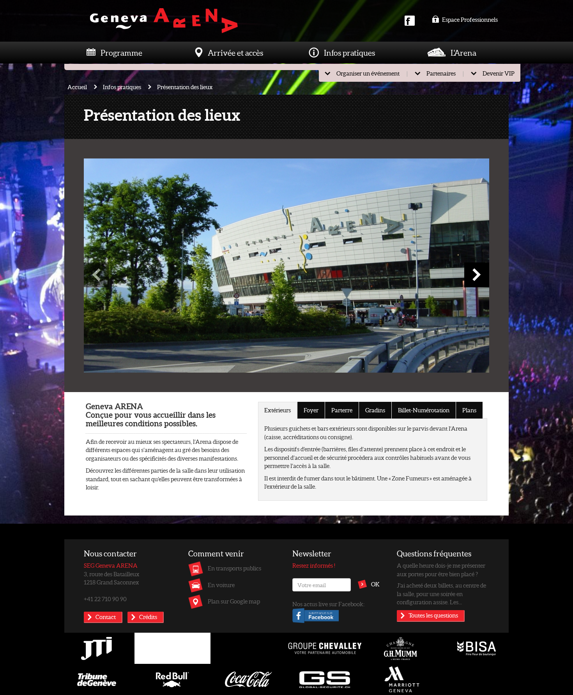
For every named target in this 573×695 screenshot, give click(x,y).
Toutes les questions (433, 615)
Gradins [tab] (375, 409)
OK (375, 584)
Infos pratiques (349, 52)
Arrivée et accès (235, 52)
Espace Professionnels (469, 19)
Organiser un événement (368, 73)
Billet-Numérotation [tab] (423, 409)
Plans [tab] (469, 409)
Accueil (77, 86)
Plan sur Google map (234, 601)
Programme (121, 52)
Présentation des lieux (185, 86)
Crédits (148, 616)
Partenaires (441, 73)
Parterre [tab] (341, 409)
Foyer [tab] (311, 409)
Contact (106, 616)
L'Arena (463, 52)
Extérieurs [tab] (277, 409)
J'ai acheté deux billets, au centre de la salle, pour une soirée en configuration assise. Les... (441, 593)
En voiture (221, 584)
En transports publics (234, 568)
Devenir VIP (499, 73)
